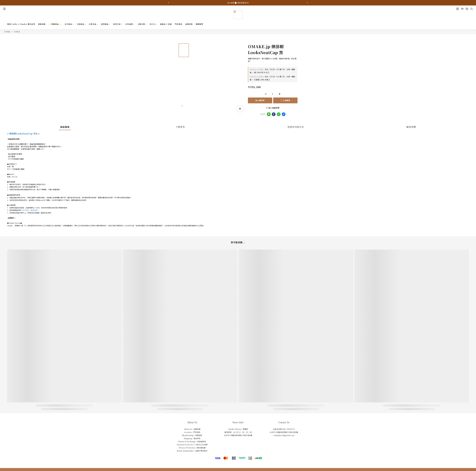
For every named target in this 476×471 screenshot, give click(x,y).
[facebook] (274, 114)
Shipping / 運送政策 (192, 438)
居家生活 (117, 24)
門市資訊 (178, 24)
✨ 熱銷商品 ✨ (55, 24)
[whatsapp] (279, 114)
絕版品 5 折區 (166, 24)
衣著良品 (92, 24)
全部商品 (80, 24)
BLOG (152, 24)
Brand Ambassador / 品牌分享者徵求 (192, 451)
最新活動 (41, 24)
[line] (269, 114)
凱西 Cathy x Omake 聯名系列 (21, 24)
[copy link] (283, 114)
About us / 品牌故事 (192, 429)
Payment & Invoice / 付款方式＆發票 (192, 444)
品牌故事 (189, 24)
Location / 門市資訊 (192, 432)
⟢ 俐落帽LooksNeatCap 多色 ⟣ (23, 133)
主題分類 (141, 24)
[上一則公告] (168, 3)
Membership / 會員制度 (192, 435)
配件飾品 (104, 24)
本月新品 (68, 24)
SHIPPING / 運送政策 (29, 210)
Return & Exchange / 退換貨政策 (192, 441)
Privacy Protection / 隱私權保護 (192, 447)
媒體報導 (199, 24)
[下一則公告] (307, 3)
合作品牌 (129, 24)
